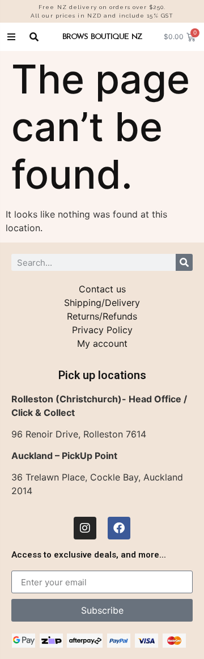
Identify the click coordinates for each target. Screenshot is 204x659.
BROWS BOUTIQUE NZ (102, 36)
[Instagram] (85, 528)
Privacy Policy (102, 329)
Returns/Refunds (102, 316)
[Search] (184, 262)
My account (102, 343)
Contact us (102, 289)
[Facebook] (119, 528)
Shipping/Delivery (102, 302)
